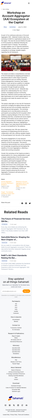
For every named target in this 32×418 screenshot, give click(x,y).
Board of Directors (16, 370)
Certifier (16, 311)
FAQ (16, 360)
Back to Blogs (6, 9)
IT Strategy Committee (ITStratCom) (16, 373)
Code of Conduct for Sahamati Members (16, 387)
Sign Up (26, 291)
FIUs (16, 307)
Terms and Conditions (23, 414)
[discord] (26, 405)
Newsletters (16, 353)
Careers (16, 379)
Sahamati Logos (16, 391)
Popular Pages (16, 363)
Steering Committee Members (16, 375)
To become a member (16, 327)
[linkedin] (10, 405)
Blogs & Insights (16, 336)
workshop (12, 27)
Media (16, 337)
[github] (22, 405)
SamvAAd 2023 (16, 351)
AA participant (16, 319)
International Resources (16, 341)
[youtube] (5, 405)
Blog (5, 27)
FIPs (16, 305)
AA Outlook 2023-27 (16, 339)
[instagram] (18, 405)
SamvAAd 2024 (16, 349)
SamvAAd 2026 (16, 348)
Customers (16, 313)
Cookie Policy (6, 414)
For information (16, 329)
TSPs (16, 309)
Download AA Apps (16, 385)
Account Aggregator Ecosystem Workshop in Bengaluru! (7, 183)
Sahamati (6, 3)
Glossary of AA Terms (16, 361)
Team (16, 377)
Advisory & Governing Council (16, 372)
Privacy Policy (13, 414)
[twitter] (14, 405)
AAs (16, 303)
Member (16, 321)
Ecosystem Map (16, 389)
